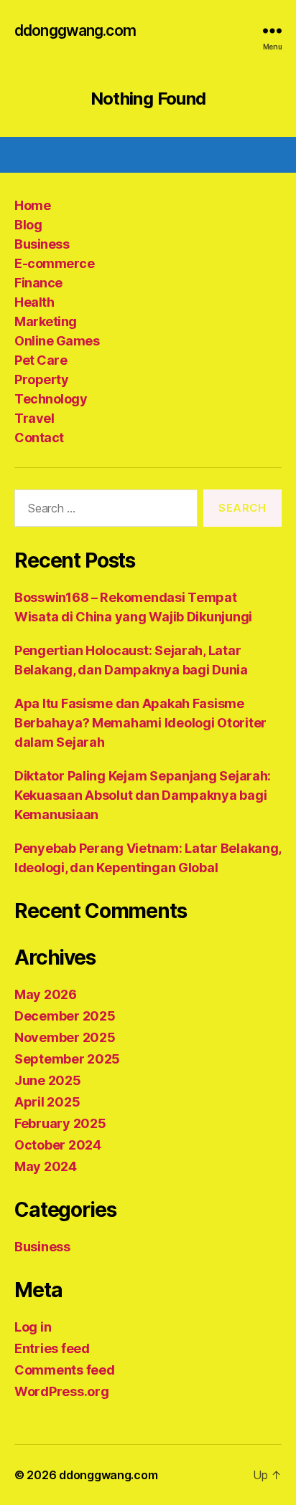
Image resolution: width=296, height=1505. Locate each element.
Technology (50, 398)
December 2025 (65, 1015)
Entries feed (52, 1348)
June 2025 (47, 1080)
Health (34, 302)
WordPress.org (61, 1391)
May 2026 (45, 994)
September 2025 (67, 1058)
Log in (32, 1326)
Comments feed (64, 1369)
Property (41, 379)
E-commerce (54, 263)
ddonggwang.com (75, 30)
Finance (38, 282)
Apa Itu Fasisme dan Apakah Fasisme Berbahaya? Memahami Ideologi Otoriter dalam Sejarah (140, 723)
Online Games (56, 340)
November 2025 (65, 1037)
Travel (34, 418)
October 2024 (57, 1144)
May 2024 (45, 1166)
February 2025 (60, 1123)
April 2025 (47, 1101)
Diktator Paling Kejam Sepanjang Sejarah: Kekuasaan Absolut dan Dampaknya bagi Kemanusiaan (142, 795)
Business (41, 244)
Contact (39, 437)
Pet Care (40, 360)
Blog (28, 224)
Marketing (45, 321)
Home (32, 205)
